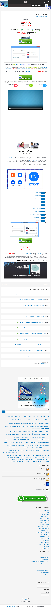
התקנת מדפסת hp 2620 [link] (8, 439)
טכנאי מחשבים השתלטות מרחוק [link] (42, 568)
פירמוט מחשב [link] (19, 455)
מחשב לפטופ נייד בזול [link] (31, 447)
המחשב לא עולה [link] (26, 431)
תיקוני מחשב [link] (28, 253)
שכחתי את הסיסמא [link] (16, 459)
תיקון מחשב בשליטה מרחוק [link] (43, 566)
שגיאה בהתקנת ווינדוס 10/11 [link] (44, 512)
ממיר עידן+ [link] (40, 450)
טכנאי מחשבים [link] (21, 32)
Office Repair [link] (34, 420)
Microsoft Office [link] (32, 416)
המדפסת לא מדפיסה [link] (44, 431)
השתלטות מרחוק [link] (31, 434)
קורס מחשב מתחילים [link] (46, 459)
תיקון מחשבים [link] (22, 461)
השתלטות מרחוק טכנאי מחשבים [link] (42, 563)
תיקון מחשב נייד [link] (14, 461)
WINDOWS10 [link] (15, 420)
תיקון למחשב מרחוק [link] (44, 557)
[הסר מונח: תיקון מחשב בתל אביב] (43, 208)
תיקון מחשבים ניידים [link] (37, 205)
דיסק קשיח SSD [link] (44, 429)
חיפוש (48, 409)
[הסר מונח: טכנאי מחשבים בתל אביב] (43, 202)
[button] (25, 2)
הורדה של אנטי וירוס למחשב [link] (44, 544)
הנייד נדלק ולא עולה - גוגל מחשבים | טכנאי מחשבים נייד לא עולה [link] (32, 350)
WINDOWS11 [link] (35, 423)
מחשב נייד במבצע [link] (18, 447)
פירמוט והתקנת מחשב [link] (44, 455)
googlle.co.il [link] (40, 259)
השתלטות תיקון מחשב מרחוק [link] (42, 570)
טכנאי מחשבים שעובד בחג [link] (44, 528)
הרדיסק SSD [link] (13, 431)
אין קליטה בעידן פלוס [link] (45, 516)
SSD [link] (43, 253)
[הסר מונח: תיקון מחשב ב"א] (43, 196)
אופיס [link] (31, 423)
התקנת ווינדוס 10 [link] (38, 198)
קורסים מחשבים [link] (22, 457)
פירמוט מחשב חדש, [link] (27, 68)
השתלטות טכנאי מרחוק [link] (42, 434)
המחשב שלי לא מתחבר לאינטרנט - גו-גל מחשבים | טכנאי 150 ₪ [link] (33, 305)
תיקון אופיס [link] (28, 461)
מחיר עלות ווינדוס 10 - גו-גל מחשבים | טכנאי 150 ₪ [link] (35, 316)
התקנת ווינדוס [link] (22, 437)
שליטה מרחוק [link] (35, 461)
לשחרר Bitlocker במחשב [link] (44, 522)
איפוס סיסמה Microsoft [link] (15, 423)
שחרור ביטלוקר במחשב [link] (44, 520)
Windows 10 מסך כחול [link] (44, 423)
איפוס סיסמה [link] (24, 423)
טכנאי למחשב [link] (38, 192)
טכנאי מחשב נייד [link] (46, 445)
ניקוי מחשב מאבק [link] (15, 450)
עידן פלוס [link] (18, 452)
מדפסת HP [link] (41, 445)
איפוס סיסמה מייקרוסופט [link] (43, 426)
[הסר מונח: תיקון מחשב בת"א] (43, 211)
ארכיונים (47, 592)
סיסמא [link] (37, 452)
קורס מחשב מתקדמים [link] (39, 459)
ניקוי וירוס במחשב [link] (45, 540)
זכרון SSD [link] (22, 442)
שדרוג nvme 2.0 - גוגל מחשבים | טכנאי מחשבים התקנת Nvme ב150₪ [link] (31, 322)
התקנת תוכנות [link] (44, 16)
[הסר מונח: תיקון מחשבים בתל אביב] (43, 205)
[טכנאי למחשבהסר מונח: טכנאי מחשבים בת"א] (43, 193)
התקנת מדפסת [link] (26, 439)
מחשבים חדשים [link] (7, 252)
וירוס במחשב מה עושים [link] (44, 536)
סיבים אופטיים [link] (45, 576)
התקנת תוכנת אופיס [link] (31, 442)
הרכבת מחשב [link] (38, 220)
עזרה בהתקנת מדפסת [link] (27, 453)
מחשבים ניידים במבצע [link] (11, 445)
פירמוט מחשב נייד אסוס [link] (35, 457)
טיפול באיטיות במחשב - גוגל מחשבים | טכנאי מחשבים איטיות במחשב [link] (31, 333)
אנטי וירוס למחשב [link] (45, 546)
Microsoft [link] (41, 416)
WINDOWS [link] (23, 420)
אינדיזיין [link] (39, 65)
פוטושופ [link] (43, 65)
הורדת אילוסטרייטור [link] (45, 514)
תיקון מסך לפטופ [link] (38, 195)
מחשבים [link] (33, 29)
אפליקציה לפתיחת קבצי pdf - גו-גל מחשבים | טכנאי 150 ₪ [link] (34, 311)
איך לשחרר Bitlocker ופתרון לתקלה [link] (43, 532)
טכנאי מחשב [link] (17, 442)
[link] (49, 7)
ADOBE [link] (47, 416)
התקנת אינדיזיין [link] (23, 252)
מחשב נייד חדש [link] (12, 447)
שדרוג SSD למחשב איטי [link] (44, 538)
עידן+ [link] (22, 452)
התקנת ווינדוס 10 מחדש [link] (34, 439)
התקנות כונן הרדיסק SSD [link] (34, 160)
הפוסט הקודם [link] (46, 284)
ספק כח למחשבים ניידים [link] (44, 524)
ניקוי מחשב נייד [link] (9, 450)
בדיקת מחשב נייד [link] (15, 426)
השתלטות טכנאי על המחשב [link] (43, 565)
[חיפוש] (3, 411)
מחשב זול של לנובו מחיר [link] (19, 445)
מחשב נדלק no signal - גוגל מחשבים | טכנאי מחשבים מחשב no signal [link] (31, 327)
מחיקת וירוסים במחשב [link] (45, 534)
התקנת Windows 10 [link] (11, 434)
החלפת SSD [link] (46, 510)
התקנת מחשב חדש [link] (37, 217)
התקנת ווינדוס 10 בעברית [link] (43, 439)
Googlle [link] (47, 1)
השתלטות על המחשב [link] (21, 434)
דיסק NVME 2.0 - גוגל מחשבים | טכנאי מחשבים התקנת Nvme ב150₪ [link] (31, 339)
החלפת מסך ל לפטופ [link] (37, 208)
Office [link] (47, 420)
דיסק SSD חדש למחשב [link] (16, 65)
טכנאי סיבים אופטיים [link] (45, 572)
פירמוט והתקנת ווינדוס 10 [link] (10, 453)
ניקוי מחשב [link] (20, 450)
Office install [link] (41, 420)
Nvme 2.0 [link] (5, 416)
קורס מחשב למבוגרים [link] (10, 457)
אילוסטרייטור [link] (35, 65)
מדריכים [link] (34, 71)
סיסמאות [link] (33, 453)
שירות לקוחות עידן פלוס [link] (24, 459)
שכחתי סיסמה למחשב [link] (44, 461)
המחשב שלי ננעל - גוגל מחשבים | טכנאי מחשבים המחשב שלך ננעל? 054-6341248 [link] (30, 344)
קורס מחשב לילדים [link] (16, 457)
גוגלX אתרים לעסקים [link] (11, 606)
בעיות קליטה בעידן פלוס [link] (44, 518)
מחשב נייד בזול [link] (24, 447)
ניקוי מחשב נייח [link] (46, 452)
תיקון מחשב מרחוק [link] (44, 559)
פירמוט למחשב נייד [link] (26, 455)
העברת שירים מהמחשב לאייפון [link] (35, 201)
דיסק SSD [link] (8, 426)
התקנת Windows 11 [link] (45, 437)
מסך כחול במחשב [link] (27, 450)
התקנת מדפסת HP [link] (17, 439)
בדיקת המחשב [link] (32, 426)
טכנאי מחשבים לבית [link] (45, 554)
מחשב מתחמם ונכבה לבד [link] (24, 5)
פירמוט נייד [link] (27, 457)
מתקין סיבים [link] (45, 574)
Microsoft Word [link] (9, 416)
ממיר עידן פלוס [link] (35, 450)
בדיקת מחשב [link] (24, 426)
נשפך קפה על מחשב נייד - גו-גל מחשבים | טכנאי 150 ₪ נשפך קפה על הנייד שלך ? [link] (30, 294)
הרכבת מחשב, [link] (20, 68)
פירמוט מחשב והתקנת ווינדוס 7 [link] (9, 455)
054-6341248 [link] (25, 599)
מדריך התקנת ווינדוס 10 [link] (33, 445)
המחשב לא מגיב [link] (34, 431)
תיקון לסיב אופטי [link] (44, 579)
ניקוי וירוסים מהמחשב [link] (45, 542)
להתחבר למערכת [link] (44, 363)
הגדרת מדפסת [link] (36, 429)
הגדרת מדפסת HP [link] (27, 429)
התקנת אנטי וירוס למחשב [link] (44, 548)
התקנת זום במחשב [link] (19, 64)
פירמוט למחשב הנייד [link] (35, 455)
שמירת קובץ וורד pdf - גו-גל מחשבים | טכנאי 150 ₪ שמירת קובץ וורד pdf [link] (32, 299)
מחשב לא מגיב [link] (46, 447)
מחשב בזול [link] (25, 445)
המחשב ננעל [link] (20, 431)
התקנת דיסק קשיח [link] (28, 437)
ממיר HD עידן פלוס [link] (46, 450)
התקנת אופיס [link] (36, 437)
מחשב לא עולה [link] (39, 447)
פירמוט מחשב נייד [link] (44, 457)
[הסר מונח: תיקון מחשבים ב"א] (43, 199)
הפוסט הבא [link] (4, 284)
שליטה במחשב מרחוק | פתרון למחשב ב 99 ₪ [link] (39, 561)
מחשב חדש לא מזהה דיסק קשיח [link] (43, 526)
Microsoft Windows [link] (19, 416)
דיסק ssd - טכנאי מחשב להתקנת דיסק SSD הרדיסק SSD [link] (33, 356)
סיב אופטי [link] (46, 577)
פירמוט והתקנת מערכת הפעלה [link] (35, 214)
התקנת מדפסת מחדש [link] (43, 442)
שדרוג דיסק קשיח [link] (31, 459)
